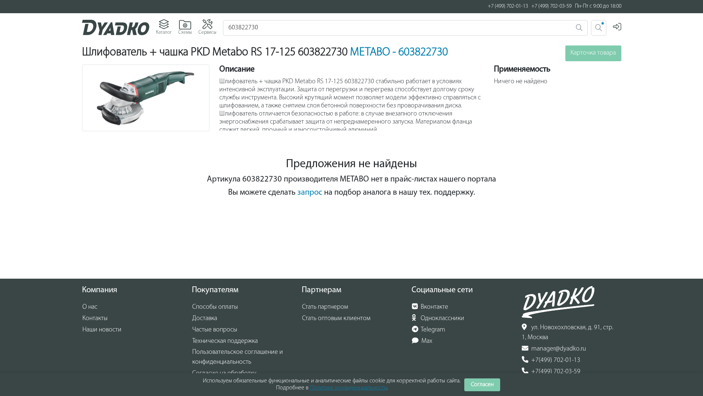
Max (426, 341)
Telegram (432, 330)
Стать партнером (325, 307)
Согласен (482, 385)
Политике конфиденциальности (348, 388)
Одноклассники (441, 318)
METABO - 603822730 (399, 52)
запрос (309, 192)
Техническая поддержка (225, 341)
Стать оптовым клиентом (336, 318)
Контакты (95, 318)
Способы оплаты (215, 307)
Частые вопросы (214, 330)
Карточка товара (593, 53)
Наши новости (102, 330)
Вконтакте (433, 307)
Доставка (204, 318)
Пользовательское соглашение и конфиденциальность (237, 357)
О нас (89, 307)
